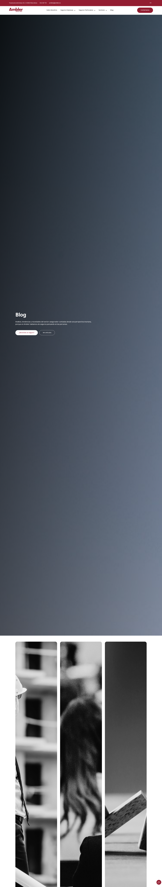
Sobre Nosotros (51, 10)
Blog (111, 10)
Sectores (102, 10)
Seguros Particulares (86, 10)
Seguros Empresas (66, 10)
